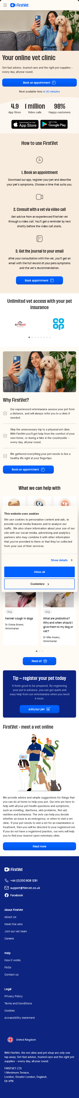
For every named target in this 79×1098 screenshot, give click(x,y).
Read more (39, 846)
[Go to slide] (29, 337)
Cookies (9, 1011)
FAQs (7, 967)
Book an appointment (36, 83)
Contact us (11, 974)
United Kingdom (26, 1040)
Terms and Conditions (18, 1003)
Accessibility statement (19, 1018)
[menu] (5, 5)
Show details (59, 560)
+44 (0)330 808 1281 (23, 881)
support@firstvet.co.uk (25, 888)
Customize (37, 583)
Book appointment (36, 280)
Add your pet (36, 709)
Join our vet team (15, 931)
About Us (10, 917)
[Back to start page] (19, 5)
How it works (12, 960)
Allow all (39, 571)
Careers (9, 938)
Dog (9, 611)
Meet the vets (13, 924)
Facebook (16, 895)
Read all (37, 661)
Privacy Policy (13, 996)
